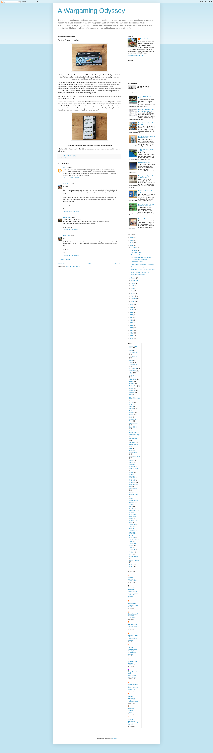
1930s (131, 362)
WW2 (130, 566)
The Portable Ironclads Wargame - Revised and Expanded (141, 258)
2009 (131, 338)
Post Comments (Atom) (73, 266)
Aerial (64, 157)
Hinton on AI (131, 664)
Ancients (131, 383)
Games (131, 415)
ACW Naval (132, 375)
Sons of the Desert (132, 517)
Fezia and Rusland (132, 411)
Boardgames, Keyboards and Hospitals (145, 176)
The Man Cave (132, 624)
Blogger (114, 738)
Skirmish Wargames (132, 513)
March (133, 296)
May (132, 291)
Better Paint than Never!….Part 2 (140, 272)
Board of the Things (144, 163)
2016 (131, 320)
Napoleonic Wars (134, 456)
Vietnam (131, 552)
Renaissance (133, 488)
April (132, 293)
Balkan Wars (133, 386)
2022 (131, 304)
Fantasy (131, 409)
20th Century (133, 368)
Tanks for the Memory (137, 267)
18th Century (133, 356)
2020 (131, 309)
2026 (131, 237)
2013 (131, 328)
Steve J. (65, 167)
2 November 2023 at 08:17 (71, 255)
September (134, 280)
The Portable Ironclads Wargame (133, 532)
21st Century (133, 371)
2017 (131, 317)
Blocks (131, 388)
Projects (131, 482)
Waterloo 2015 (133, 556)
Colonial (131, 392)
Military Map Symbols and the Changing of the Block (146, 110)
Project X (132, 480)
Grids (130, 417)
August (133, 283)
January (133, 301)
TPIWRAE (132, 550)
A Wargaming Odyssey (91, 10)
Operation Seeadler (132, 465)
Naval (131, 460)
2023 (131, 245)
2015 (131, 322)
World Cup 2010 (134, 560)
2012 (131, 330)
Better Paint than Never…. (139, 274)
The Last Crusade (131, 527)
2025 (131, 240)
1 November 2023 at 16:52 (71, 178)
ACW (130, 373)
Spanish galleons (132, 580)
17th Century (133, 352)
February (134, 298)
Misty (130, 448)
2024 (131, 242)
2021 (131, 307)
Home (90, 263)
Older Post (117, 263)
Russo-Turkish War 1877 (133, 501)
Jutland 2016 (133, 427)
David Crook (67, 184)
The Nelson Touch (136, 252)
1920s (131, 360)
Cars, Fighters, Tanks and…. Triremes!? (143, 264)
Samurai (131, 504)
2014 (131, 325)
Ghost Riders (131, 617)
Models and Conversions (133, 451)
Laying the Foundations (133, 431)
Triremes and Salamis (137, 255)
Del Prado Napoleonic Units (134, 397)
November (134, 250)
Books (130, 712)
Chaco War (132, 390)
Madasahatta (133, 438)
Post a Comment (65, 259)
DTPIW (131, 402)
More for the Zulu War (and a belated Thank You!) (146, 204)
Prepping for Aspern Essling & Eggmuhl (132, 652)
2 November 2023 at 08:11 (71, 229)
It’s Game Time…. (143, 219)
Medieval (132, 442)
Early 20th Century (132, 405)
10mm (131, 350)
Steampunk (132, 524)
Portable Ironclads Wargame (132, 476)
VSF (130, 554)
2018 (131, 315)
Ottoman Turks (133, 468)
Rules (131, 498)
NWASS (131, 462)
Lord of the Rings (134, 435)
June (132, 288)
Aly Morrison (67, 217)
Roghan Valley (133, 494)
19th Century (133, 364)
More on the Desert (136, 262)
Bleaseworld (132, 603)
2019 (131, 312)
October (133, 278)
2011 (131, 333)
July (132, 286)
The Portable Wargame (133, 536)
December (134, 247)
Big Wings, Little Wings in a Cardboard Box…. (146, 137)
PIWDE (131, 472)
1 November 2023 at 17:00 (71, 211)
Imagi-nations (133, 423)
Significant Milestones (132, 509)
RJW (130, 492)
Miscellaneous (133, 445)
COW (130, 395)
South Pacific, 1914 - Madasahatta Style (143, 269)
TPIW (130, 547)
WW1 (130, 564)
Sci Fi (131, 507)
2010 (131, 335)
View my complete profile (135, 55)
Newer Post (61, 263)
